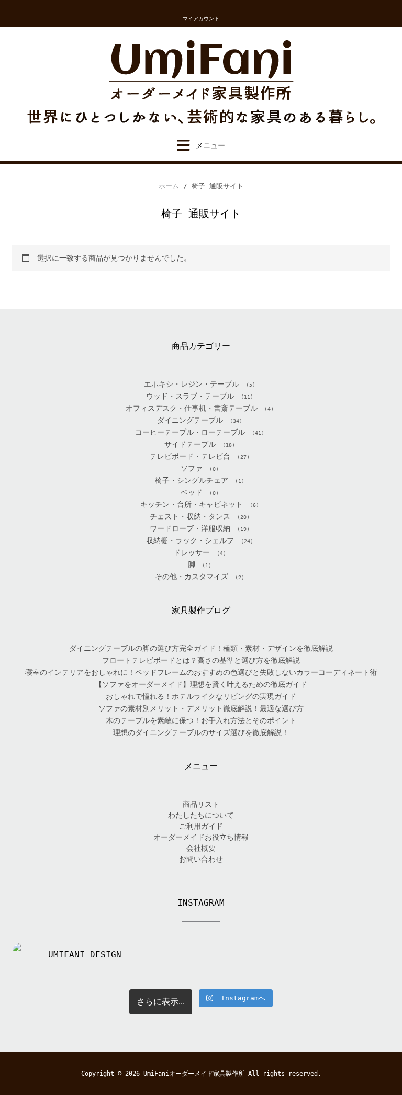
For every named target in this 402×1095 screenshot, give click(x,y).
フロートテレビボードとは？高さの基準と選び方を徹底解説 (201, 660)
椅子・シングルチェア (191, 480)
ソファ (192, 468)
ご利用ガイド (201, 826)
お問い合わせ (201, 859)
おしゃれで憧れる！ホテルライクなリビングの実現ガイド (201, 696)
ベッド (192, 492)
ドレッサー (191, 552)
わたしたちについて (201, 815)
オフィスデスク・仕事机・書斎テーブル (192, 408)
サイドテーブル (190, 444)
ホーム (169, 186)
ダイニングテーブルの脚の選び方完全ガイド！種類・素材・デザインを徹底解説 (201, 648)
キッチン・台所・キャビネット (191, 504)
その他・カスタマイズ (191, 576)
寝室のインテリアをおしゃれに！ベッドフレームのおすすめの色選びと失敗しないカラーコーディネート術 (201, 672)
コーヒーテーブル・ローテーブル (190, 432)
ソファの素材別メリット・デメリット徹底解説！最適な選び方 (201, 708)
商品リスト (201, 804)
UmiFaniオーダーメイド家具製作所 (193, 1073)
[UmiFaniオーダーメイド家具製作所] (201, 83)
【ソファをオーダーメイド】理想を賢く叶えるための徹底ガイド (201, 684)
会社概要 (201, 848)
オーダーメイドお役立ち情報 (201, 837)
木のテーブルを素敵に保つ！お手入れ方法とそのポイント (201, 720)
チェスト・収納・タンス (190, 516)
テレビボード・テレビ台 (190, 456)
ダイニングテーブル (190, 420)
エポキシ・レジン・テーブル (191, 384)
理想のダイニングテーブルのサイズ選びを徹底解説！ (201, 732)
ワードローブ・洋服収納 (190, 528)
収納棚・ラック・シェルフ (190, 540)
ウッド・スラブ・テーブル (190, 396)
